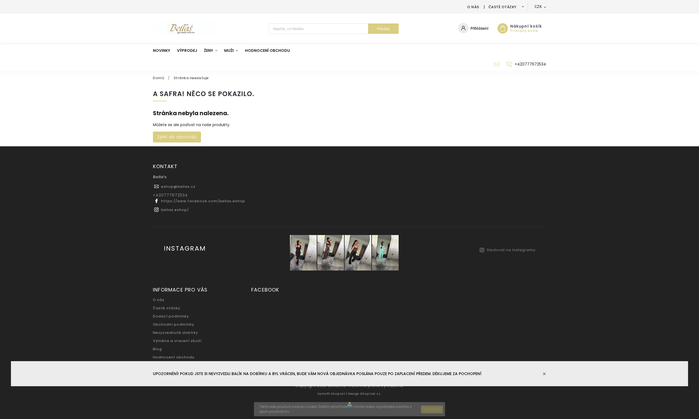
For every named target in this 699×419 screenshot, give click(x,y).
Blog (157, 349)
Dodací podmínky (171, 316)
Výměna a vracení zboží (177, 340)
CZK (538, 7)
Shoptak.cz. (371, 393)
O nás (473, 7)
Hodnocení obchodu (173, 357)
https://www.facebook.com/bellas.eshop (203, 201)
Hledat (383, 28)
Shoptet (338, 393)
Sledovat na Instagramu (511, 250)
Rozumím (432, 409)
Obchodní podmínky (173, 324)
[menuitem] (165, 50)
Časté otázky (502, 7)
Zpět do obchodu (177, 137)
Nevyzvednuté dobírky (175, 332)
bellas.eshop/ (175, 209)
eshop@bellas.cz (178, 186)
